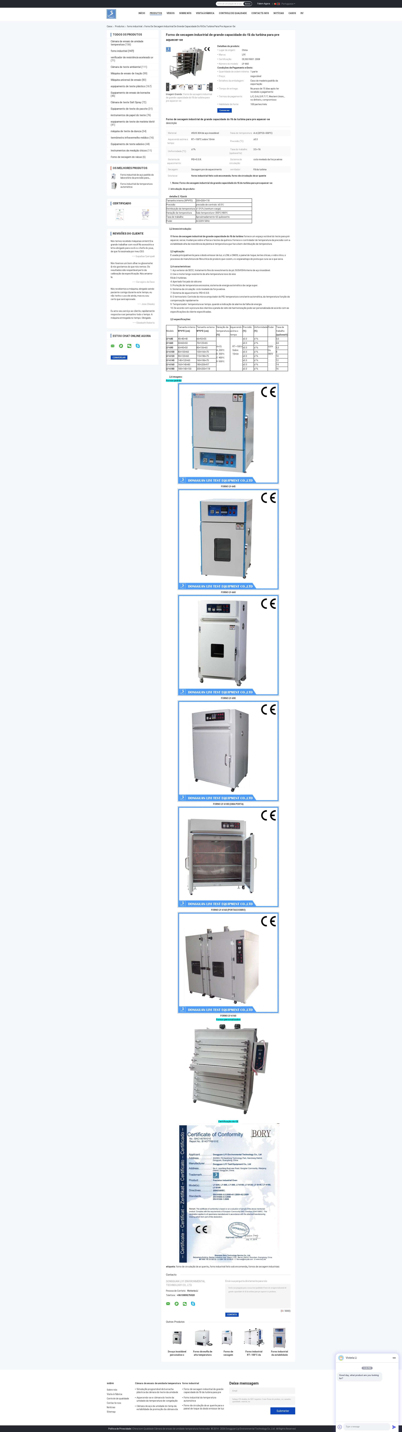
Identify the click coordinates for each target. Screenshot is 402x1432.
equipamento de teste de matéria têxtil (133, 121)
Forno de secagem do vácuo (126, 156)
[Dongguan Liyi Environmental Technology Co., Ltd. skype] (140, 346)
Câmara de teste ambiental (126, 66)
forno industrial (134, 26)
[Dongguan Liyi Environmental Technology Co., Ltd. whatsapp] (123, 346)
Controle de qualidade (233, 13)
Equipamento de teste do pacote (129, 108)
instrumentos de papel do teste (128, 115)
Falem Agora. (263, 3)
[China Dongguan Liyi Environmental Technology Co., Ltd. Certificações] (120, 214)
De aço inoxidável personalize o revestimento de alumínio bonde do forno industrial (177, 1353)
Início (142, 13)
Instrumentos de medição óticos (129, 150)
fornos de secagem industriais (263, 1266)
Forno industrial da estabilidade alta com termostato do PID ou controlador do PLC (279, 1353)
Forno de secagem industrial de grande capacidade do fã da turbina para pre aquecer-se (189, 97)
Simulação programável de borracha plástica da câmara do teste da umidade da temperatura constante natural (157, 1391)
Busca (247, 4)
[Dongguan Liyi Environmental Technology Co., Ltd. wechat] (131, 346)
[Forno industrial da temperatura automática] (114, 185)
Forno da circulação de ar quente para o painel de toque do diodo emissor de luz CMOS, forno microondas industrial (204, 1407)
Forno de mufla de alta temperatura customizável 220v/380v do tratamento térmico (202, 1353)
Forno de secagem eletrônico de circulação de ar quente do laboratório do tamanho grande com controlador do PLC (228, 1353)
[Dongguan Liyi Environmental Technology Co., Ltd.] (111, 14)
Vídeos (170, 13)
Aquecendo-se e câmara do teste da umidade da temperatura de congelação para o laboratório (157, 1399)
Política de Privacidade (119, 1428)
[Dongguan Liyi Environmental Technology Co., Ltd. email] (115, 346)
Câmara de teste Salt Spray (126, 102)
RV (302, 13)
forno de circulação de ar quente (192, 1266)
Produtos (156, 13)
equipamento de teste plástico (128, 86)
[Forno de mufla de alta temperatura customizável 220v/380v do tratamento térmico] (203, 1338)
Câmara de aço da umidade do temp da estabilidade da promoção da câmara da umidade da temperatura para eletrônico (157, 1408)
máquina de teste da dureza (126, 131)
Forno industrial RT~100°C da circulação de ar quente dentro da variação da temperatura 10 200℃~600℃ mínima (254, 1353)
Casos (292, 13)
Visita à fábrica (205, 13)
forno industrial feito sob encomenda (228, 1266)
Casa (109, 26)
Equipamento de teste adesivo (128, 144)
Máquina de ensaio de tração (126, 73)
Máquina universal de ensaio (126, 79)
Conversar (224, 110)
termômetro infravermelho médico (130, 137)
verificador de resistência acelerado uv (132, 57)
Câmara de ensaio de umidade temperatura (158, 1383)
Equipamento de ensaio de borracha (130, 92)
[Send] (394, 1427)
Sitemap (111, 1411)
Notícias (279, 13)
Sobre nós (185, 13)
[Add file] (340, 1427)
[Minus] (394, 1358)
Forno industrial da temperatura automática (200, 1399)
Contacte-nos (260, 13)
